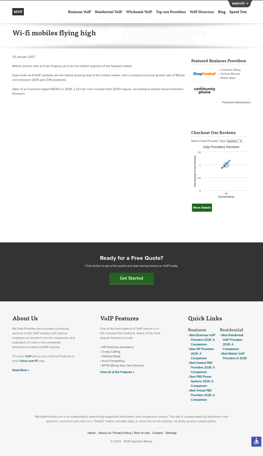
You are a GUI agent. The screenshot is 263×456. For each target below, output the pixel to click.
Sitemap (171, 433)
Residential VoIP (108, 11)
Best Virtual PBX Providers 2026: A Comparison (202, 395)
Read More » (20, 370)
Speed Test (238, 11)
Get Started (131, 278)
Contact (157, 433)
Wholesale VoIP (139, 11)
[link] (204, 73)
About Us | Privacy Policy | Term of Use (124, 433)
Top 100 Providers (171, 11)
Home (92, 433)
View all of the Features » (117, 372)
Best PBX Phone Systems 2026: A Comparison (202, 381)
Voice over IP (29, 361)
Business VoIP (79, 11)
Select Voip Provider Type (209, 141)
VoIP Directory (202, 11)
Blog (221, 11)
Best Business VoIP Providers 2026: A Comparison (202, 339)
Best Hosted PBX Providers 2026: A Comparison (202, 367)
